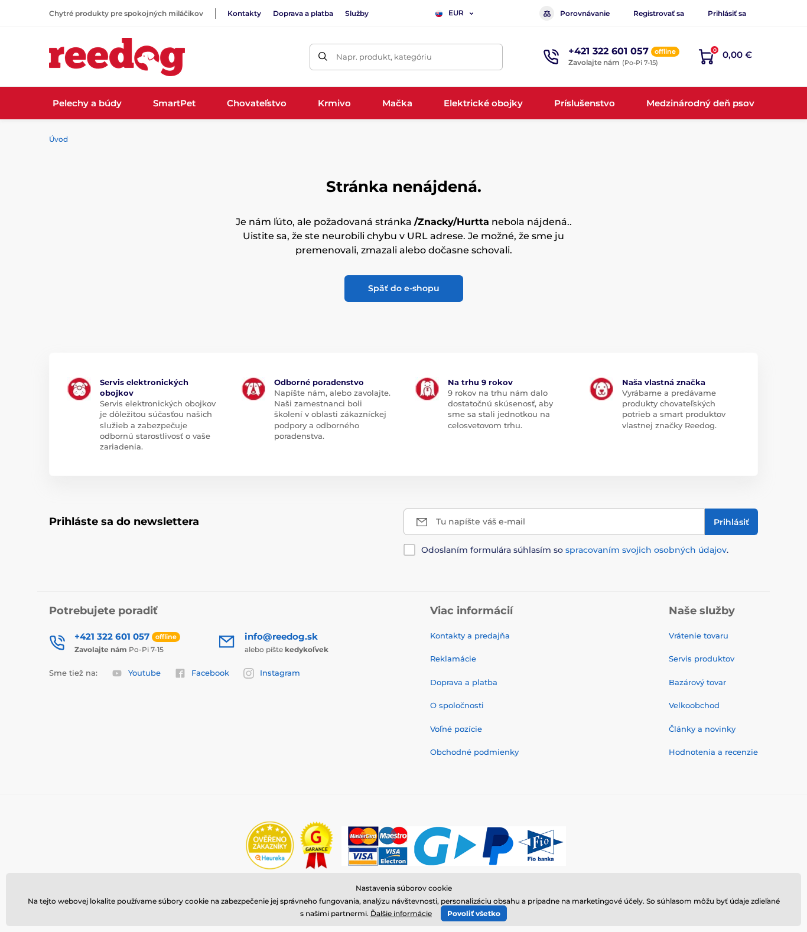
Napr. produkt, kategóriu (384, 56)
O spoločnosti (457, 705)
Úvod (58, 139)
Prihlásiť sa (727, 13)
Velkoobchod (694, 705)
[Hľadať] (323, 57)
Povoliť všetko (473, 913)
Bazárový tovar (697, 682)
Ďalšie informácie (401, 913)
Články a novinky (702, 729)
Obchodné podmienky (474, 752)
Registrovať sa (658, 13)
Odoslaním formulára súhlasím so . (574, 550)
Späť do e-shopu (404, 288)
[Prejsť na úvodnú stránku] (117, 57)
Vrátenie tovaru (698, 635)
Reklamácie (453, 658)
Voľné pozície (456, 729)
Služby (357, 13)
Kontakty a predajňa (470, 635)
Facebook (210, 672)
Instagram (280, 672)
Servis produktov (701, 658)
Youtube (144, 672)
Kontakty (244, 13)
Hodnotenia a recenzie (713, 752)
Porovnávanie (585, 13)
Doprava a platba (303, 13)
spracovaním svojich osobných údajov (646, 550)
